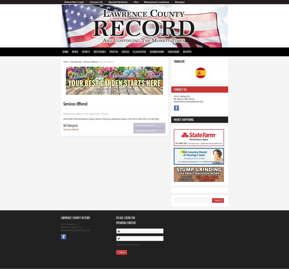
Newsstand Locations (156, 2)
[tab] (199, 89)
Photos (114, 51)
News (75, 51)
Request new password (128, 245)
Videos (125, 51)
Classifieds (139, 51)
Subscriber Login (74, 2)
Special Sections (118, 2)
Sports (86, 51)
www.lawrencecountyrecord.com (188, 101)
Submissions (157, 51)
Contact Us (96, 2)
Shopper (180, 2)
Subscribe (174, 51)
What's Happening (184, 120)
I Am (135, 2)
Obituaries (99, 51)
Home (66, 51)
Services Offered (91, 62)
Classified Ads (76, 62)
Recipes (187, 51)
